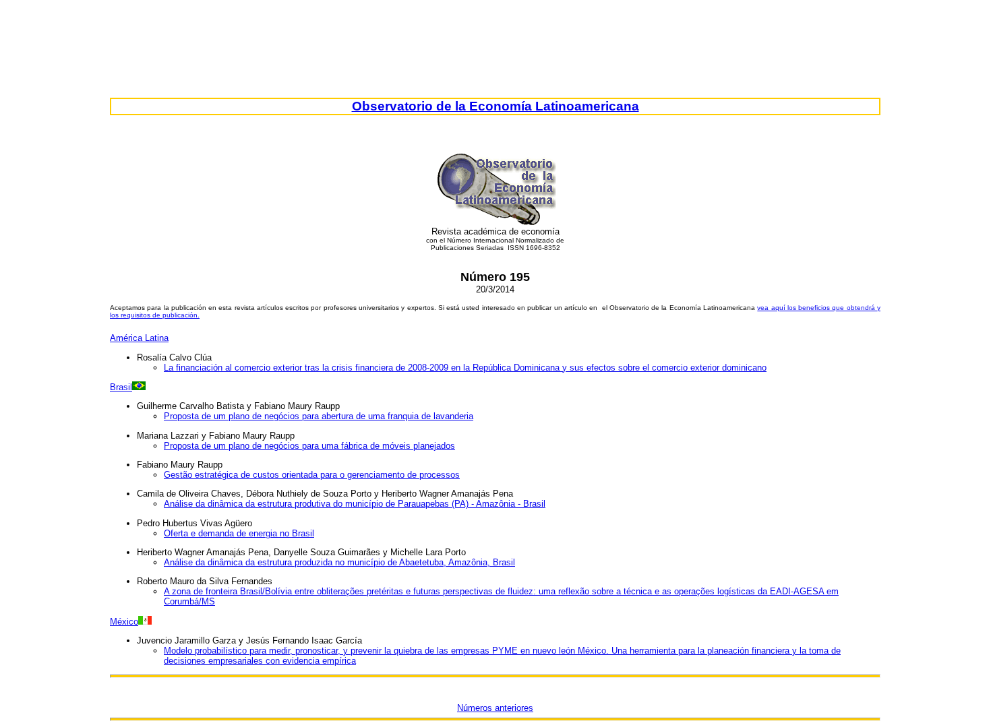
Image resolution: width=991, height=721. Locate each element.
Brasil (121, 387)
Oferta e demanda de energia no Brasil (239, 533)
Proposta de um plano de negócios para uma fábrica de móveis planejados (309, 446)
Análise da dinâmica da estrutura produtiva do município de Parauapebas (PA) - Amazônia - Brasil (354, 504)
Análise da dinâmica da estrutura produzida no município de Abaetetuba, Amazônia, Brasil (339, 562)
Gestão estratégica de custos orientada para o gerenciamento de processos (312, 475)
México (124, 622)
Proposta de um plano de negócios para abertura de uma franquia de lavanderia (318, 416)
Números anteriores (495, 708)
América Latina (139, 338)
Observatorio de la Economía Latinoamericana (495, 106)
